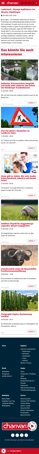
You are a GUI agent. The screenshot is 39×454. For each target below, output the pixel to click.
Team (22, 371)
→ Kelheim (24, 361)
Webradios (5, 371)
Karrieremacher (25, 399)
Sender (22, 368)
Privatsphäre (24, 413)
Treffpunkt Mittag (8, 403)
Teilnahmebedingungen (28, 390)
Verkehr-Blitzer (25, 403)
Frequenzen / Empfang (28, 374)
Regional (23, 346)
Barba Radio (6, 399)
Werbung (23, 378)
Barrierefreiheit (25, 415)
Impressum (24, 385)
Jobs (22, 376)
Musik (4, 368)
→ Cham (23, 358)
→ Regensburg (25, 351)
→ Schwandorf (25, 356)
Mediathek (5, 395)
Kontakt (23, 383)
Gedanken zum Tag (8, 401)
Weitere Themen (25, 363)
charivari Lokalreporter (28, 349)
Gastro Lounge (25, 406)
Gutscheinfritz (25, 408)
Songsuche (5, 374)
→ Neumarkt (24, 354)
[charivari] (12, 3)
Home (4, 346)
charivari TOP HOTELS (27, 401)
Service (23, 395)
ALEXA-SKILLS (7, 376)
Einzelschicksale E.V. (27, 381)
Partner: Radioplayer (27, 410)
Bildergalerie (6, 406)
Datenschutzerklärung (27, 388)
